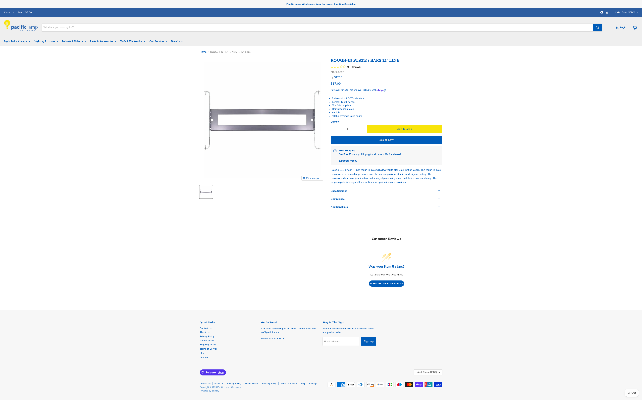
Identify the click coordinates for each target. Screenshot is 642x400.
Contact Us (9, 12)
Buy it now (386, 139)
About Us (204, 332)
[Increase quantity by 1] (360, 129)
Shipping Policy (208, 344)
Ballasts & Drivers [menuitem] (72, 41)
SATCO (338, 77)
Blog (20, 12)
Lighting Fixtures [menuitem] (44, 41)
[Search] (597, 27)
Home (203, 51)
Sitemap (204, 357)
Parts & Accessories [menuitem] (101, 41)
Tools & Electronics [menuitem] (131, 41)
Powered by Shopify (209, 390)
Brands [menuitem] (175, 41)
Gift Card (29, 12)
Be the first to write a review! (386, 283)
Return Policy (207, 340)
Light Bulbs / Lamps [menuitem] (15, 41)
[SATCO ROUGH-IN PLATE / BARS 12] (206, 191)
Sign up (369, 341)
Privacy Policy (207, 336)
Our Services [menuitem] (156, 41)
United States (625, 12)
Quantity (335, 122)
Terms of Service (209, 348)
